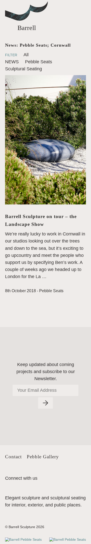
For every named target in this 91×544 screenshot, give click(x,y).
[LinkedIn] (37, 471)
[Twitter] (9, 471)
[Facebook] (18, 471)
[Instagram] (46, 471)
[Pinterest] (27, 471)
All (26, 54)
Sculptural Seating (23, 68)
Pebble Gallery (43, 456)
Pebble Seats (38, 61)
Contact (13, 456)
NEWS (12, 61)
